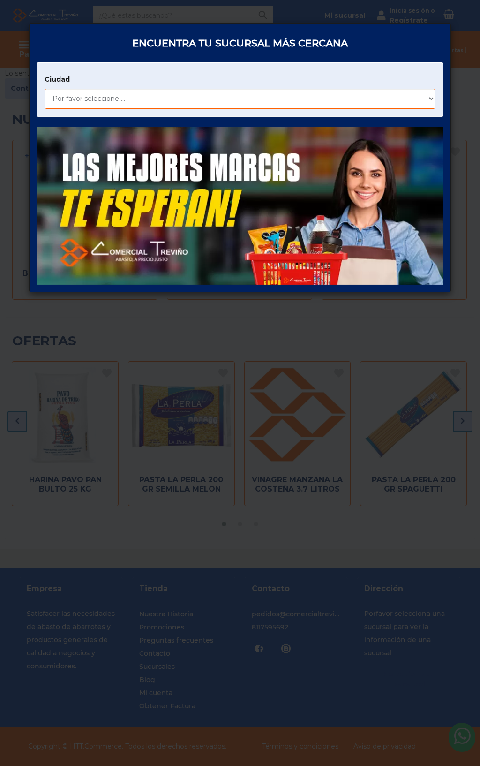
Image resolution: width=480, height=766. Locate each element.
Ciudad (57, 79)
